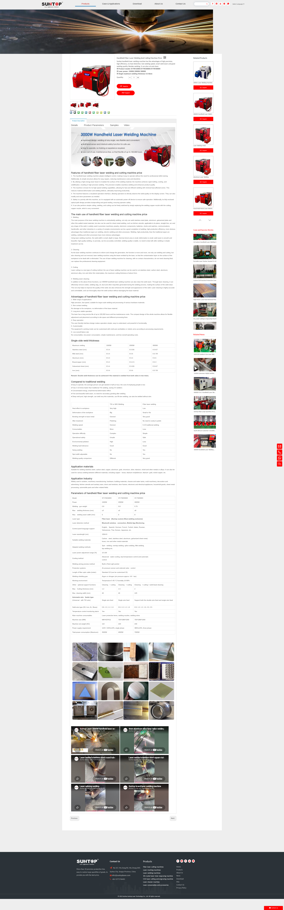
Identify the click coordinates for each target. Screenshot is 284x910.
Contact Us (180, 885)
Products (179, 870)
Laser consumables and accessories (156, 885)
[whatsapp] (228, 3)
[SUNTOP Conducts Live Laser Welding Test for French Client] (205, 345)
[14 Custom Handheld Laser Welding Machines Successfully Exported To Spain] (204, 237)
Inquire (125, 86)
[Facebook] (212, 3)
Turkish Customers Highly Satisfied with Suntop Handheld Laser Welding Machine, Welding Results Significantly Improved (205, 373)
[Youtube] (220, 3)
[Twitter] (185, 861)
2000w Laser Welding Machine (202, 177)
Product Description (78, 121)
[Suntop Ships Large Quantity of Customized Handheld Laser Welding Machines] (205, 402)
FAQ (177, 882)
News (178, 876)
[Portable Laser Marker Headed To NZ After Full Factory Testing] (204, 256)
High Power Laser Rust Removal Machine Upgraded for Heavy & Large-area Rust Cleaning (205, 297)
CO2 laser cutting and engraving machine (158, 879)
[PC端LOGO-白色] (88, 862)
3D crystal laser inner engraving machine (158, 876)
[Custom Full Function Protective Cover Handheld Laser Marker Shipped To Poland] (204, 276)
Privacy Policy (181, 888)
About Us (179, 873)
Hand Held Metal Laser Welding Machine (203, 114)
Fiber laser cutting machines (153, 867)
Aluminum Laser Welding (201, 83)
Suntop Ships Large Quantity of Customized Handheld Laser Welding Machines (205, 412)
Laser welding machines (151, 873)
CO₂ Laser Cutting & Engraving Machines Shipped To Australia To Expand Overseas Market (205, 317)
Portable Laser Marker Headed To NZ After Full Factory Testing (205, 259)
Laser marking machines (152, 870)
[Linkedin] (216, 3)
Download (180, 879)
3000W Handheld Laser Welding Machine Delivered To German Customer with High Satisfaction (205, 450)
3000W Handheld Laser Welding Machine (203, 208)
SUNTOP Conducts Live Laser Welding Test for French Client (205, 354)
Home (178, 867)
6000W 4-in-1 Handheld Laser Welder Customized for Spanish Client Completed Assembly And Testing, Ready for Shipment (205, 392)
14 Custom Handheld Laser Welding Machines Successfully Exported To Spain (205, 240)
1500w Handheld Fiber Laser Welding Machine (203, 146)
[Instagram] (224, 3)
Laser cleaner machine (151, 882)
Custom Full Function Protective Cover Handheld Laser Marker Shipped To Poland (205, 278)
